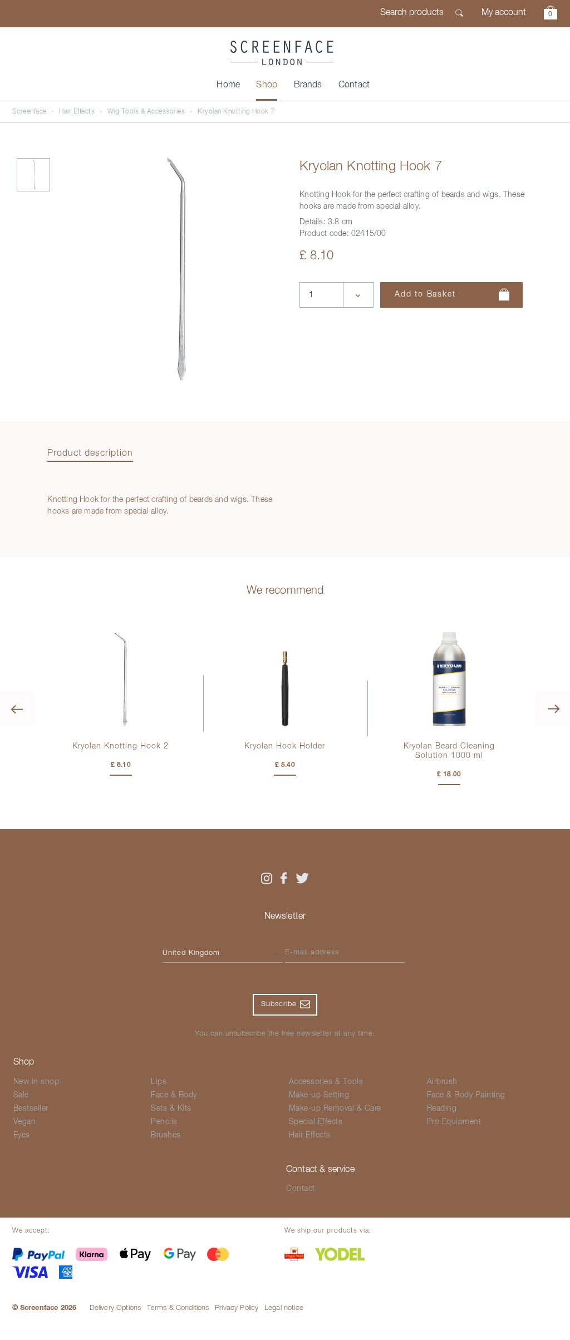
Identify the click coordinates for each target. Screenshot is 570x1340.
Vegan (24, 1122)
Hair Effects (77, 112)
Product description (90, 453)
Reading (442, 1108)
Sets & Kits (171, 1108)
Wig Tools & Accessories (146, 112)
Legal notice (283, 1308)
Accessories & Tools (326, 1082)
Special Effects (316, 1122)
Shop (266, 85)
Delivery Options (115, 1308)
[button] (550, 14)
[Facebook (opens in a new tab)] (284, 878)
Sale (21, 1095)
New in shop (36, 1082)
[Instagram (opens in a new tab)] (266, 878)
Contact (354, 85)
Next (553, 708)
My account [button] (503, 12)
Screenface (29, 112)
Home (228, 85)
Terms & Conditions (178, 1308)
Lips (158, 1082)
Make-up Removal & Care (335, 1108)
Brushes (166, 1135)
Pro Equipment (454, 1122)
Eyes (21, 1135)
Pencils (164, 1122)
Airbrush (442, 1082)
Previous (16, 708)
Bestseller (30, 1108)
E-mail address (312, 952)
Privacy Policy (236, 1308)
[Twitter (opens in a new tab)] (302, 878)
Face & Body (174, 1095)
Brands (308, 85)
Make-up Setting (319, 1095)
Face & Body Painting (466, 1095)
